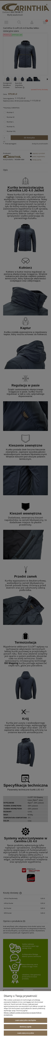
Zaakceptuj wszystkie (25, 1033)
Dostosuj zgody (25, 1027)
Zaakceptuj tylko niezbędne (25, 1020)
